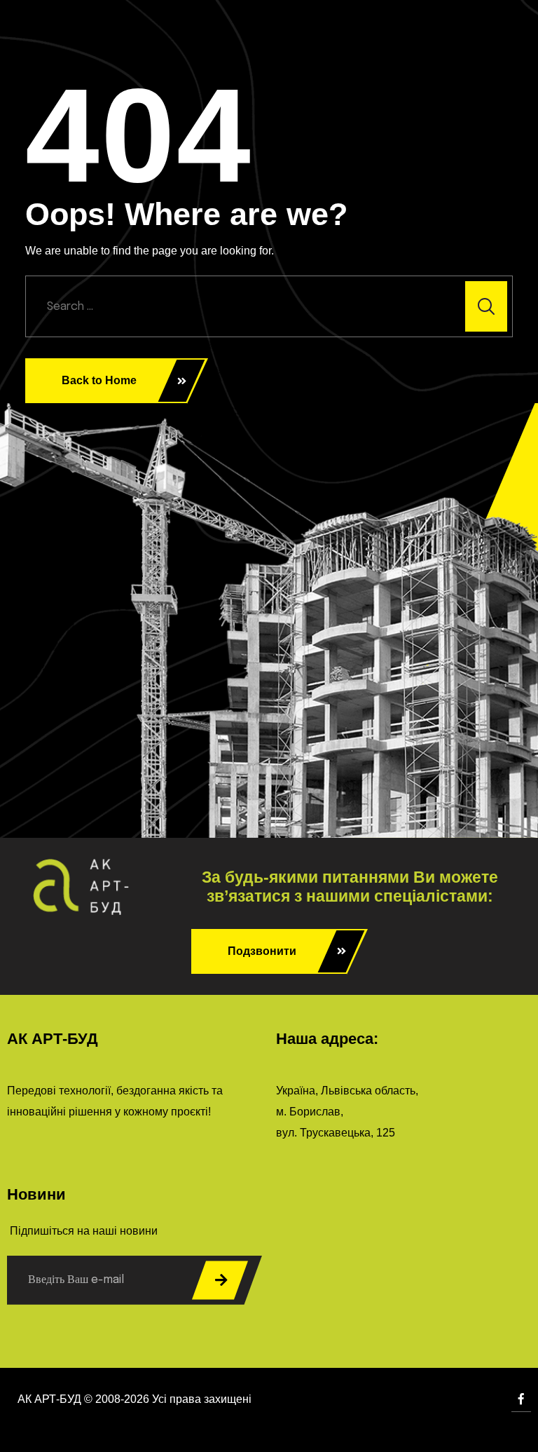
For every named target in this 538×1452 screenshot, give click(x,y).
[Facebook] (521, 1399)
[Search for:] (269, 306)
